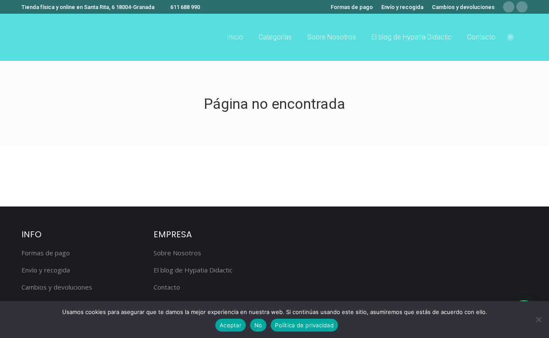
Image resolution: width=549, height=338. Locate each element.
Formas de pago (45, 252)
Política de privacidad (304, 325)
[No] (538, 319)
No (258, 325)
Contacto (167, 287)
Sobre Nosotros (177, 252)
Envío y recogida (45, 270)
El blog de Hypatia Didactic (193, 270)
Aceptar (230, 325)
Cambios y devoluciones (56, 287)
